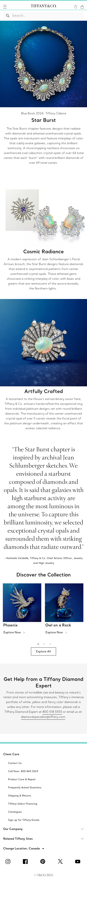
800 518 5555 (52, 712)
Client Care (11, 754)
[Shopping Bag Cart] (82, 7)
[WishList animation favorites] (75, 7)
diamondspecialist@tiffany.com (43, 717)
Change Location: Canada (22, 848)
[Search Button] (7, 15)
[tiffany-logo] (43, 6)
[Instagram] (8, 861)
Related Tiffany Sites (18, 839)
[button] (4, 6)
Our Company (13, 829)
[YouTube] (78, 861)
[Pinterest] (43, 861)
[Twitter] (61, 861)
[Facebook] (26, 861)
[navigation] (4, 6)
